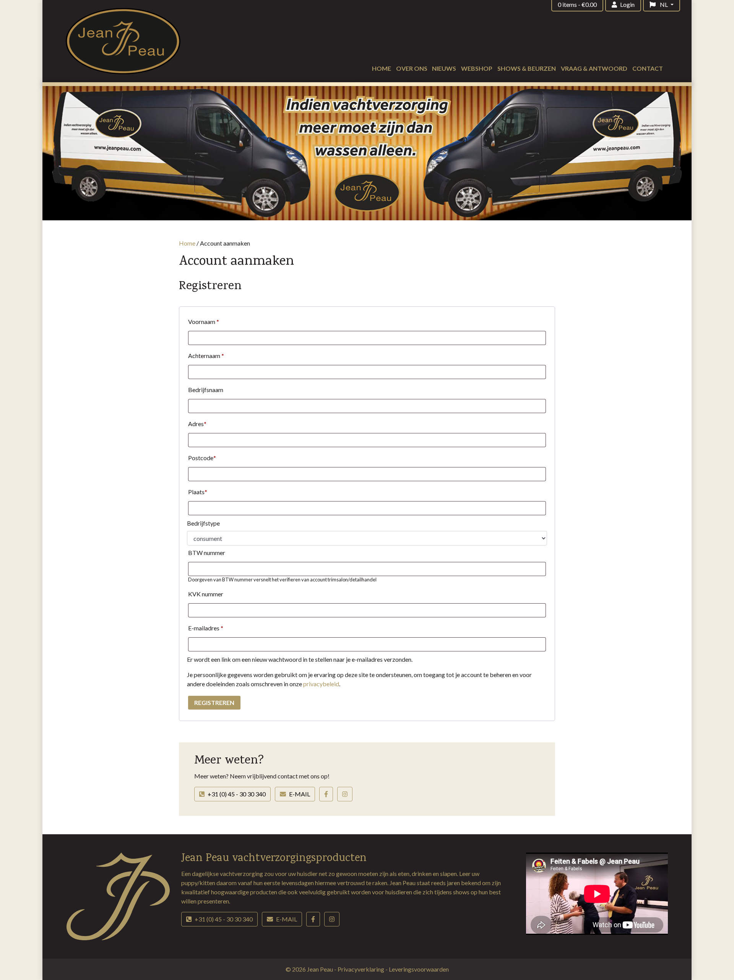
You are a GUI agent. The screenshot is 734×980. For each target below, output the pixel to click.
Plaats (197, 491)
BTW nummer (206, 552)
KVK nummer (205, 593)
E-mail (299, 794)
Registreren (214, 702)
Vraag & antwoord (594, 68)
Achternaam (206, 355)
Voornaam (203, 321)
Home (381, 68)
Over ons (411, 68)
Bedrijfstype (203, 523)
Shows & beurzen (526, 68)
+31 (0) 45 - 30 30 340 (237, 794)
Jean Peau (320, 969)
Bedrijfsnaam (205, 389)
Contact (647, 68)
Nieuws (444, 68)
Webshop (476, 68)
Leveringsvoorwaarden (419, 969)
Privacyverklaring (361, 969)
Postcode (202, 457)
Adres (197, 423)
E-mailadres (205, 628)
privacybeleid (321, 683)
